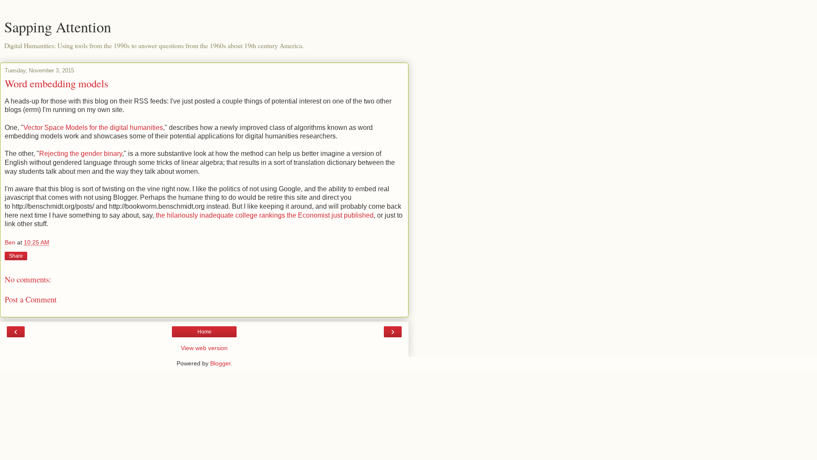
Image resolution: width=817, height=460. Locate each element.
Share (16, 256)
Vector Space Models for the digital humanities (93, 127)
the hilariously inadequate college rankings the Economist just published (265, 215)
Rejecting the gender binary (80, 153)
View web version (204, 348)
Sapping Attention (57, 27)
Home (204, 332)
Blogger (220, 363)
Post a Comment (31, 299)
